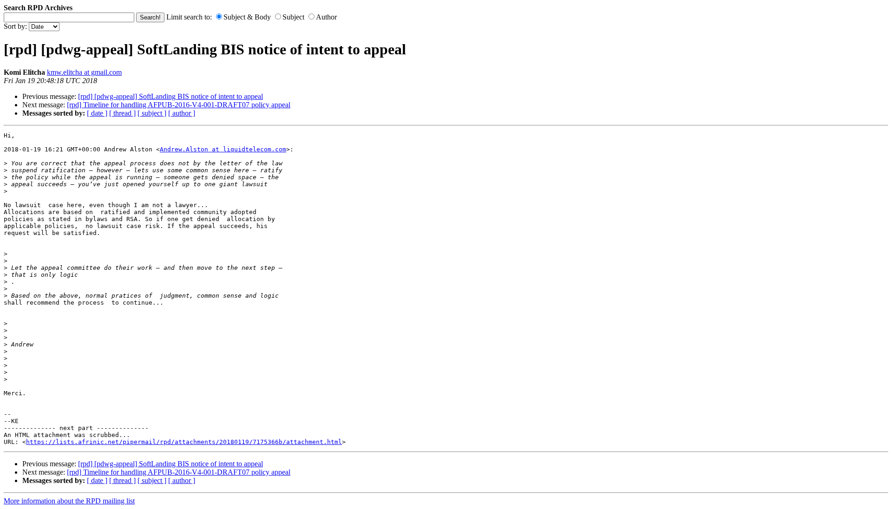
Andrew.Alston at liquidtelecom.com (223, 149)
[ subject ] (152, 113)
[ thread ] (122, 113)
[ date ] (97, 113)
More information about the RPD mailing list (69, 501)
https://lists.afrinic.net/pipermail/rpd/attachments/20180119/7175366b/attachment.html (184, 441)
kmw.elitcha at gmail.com (84, 72)
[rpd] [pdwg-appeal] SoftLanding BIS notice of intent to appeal (170, 96)
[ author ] (181, 113)
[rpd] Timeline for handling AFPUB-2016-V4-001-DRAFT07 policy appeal (178, 105)
